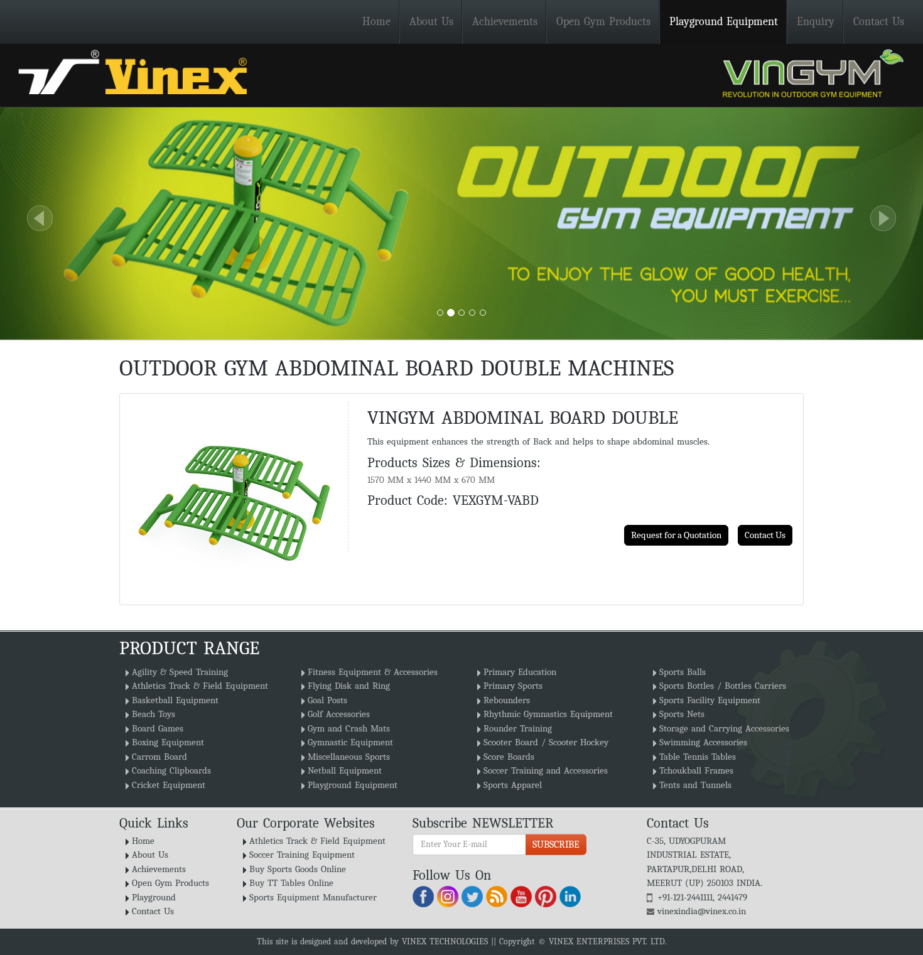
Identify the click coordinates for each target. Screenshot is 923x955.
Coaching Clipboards (171, 770)
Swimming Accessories (703, 742)
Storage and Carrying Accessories (724, 728)
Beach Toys (153, 714)
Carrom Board (159, 756)
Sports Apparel (512, 784)
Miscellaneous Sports (349, 756)
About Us (431, 21)
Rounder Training (517, 728)
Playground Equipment (723, 21)
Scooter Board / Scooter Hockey (545, 742)
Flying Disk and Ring (349, 685)
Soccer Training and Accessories (545, 770)
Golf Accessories (339, 714)
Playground (154, 897)
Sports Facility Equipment (709, 700)
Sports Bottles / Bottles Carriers (722, 685)
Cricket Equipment (168, 784)
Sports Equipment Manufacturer (313, 897)
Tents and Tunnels (695, 784)
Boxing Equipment (168, 742)
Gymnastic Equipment (350, 742)
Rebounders (506, 700)
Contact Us (878, 21)
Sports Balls (682, 671)
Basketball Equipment (175, 700)
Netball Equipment (345, 770)
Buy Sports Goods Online (297, 869)
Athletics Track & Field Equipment (200, 685)
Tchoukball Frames (696, 770)
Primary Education (519, 671)
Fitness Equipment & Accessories (373, 671)
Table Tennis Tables (697, 756)
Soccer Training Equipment (302, 854)
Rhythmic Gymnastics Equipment (548, 714)
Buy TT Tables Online (291, 882)
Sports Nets (681, 714)
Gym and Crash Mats (349, 728)
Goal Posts (327, 700)
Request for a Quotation (676, 535)
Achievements (504, 21)
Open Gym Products (603, 21)
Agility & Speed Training (180, 671)
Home (376, 21)
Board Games (157, 728)
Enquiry (815, 21)
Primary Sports (512, 685)
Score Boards (508, 756)
